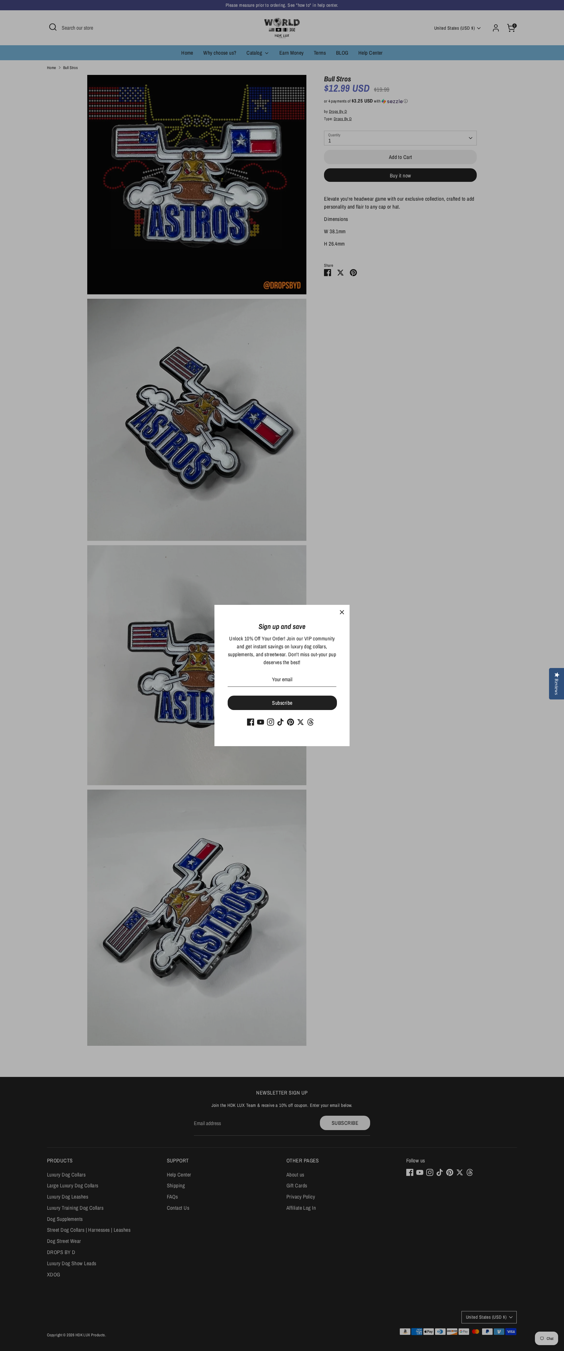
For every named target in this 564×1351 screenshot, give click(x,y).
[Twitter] (300, 722)
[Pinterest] (290, 722)
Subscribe (282, 702)
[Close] (341, 612)
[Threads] (310, 722)
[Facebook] (250, 722)
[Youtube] (260, 722)
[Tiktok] (280, 722)
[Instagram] (270, 722)
